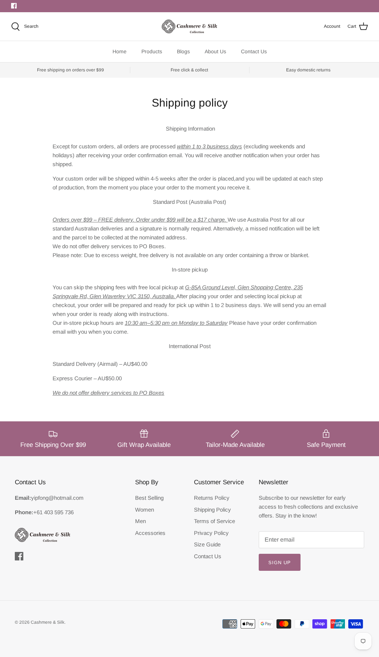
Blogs (183, 51)
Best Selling (149, 498)
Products (151, 51)
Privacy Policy (211, 533)
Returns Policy (211, 498)
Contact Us (254, 51)
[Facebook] (14, 6)
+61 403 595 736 (53, 512)
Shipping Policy (212, 509)
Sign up (279, 562)
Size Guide (207, 544)
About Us (215, 51)
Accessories (150, 533)
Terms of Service (214, 521)
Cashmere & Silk (47, 622)
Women (144, 509)
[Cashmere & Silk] (189, 27)
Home (120, 51)
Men (140, 521)
